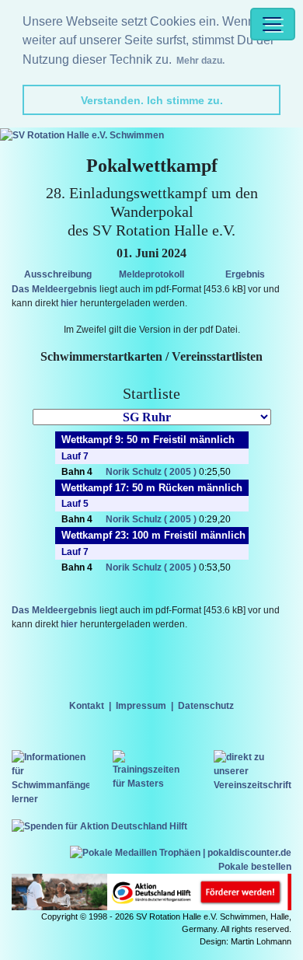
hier (69, 303)
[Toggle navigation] (272, 24)
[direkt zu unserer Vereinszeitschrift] (252, 770)
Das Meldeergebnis (54, 289)
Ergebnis (245, 274)
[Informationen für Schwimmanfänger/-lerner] (50, 777)
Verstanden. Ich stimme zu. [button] (152, 100)
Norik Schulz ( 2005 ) (151, 471)
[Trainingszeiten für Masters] (151, 769)
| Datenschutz (200, 705)
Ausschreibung (58, 274)
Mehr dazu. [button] (200, 60)
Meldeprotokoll (151, 274)
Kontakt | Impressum (117, 705)
